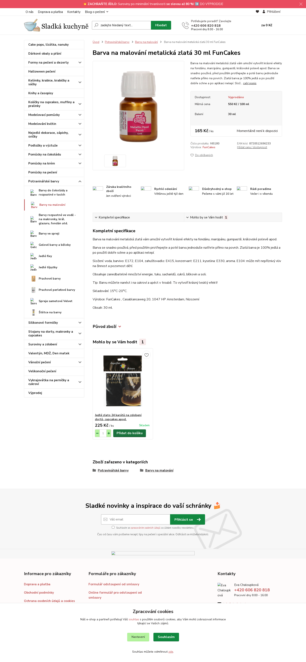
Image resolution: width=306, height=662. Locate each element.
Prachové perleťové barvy (57, 290)
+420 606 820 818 (206, 25)
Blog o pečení (95, 12)
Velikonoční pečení (42, 371)
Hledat (161, 25)
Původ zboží (104, 326)
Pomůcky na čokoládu (44, 154)
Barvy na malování (52, 205)
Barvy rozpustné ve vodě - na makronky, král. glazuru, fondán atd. (57, 219)
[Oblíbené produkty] (257, 12)
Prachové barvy (50, 279)
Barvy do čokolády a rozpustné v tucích (53, 192)
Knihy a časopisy (40, 93)
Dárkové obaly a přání (44, 53)
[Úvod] (56, 25)
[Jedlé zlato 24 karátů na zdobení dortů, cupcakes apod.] (123, 381)
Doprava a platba (50, 12)
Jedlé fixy (45, 256)
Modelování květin (42, 124)
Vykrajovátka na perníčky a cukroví (48, 382)
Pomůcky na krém (41, 163)
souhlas (134, 619)
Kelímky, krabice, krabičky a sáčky (48, 82)
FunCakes (209, 147)
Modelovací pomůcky (44, 115)
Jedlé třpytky (48, 267)
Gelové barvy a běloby (55, 245)
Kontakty (74, 12)
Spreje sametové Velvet (55, 301)
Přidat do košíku (130, 433)
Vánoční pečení (39, 362)
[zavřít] (300, 4)
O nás (30, 12)
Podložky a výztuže (43, 145)
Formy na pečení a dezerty (48, 62)
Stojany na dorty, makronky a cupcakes (50, 333)
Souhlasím (166, 637)
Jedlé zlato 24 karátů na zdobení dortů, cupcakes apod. (118, 417)
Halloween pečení (41, 71)
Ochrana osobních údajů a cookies (49, 601)
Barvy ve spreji (49, 234)
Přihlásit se (184, 519)
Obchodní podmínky (39, 593)
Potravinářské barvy (43, 181)
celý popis (249, 83)
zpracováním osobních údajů (145, 527)
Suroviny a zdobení (42, 344)
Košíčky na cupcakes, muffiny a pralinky (51, 104)
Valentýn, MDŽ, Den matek (48, 353)
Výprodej (35, 393)
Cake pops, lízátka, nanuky (48, 45)
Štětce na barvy (50, 312)
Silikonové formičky (43, 323)
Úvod (96, 42)
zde (170, 652)
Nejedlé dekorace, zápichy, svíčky (48, 135)
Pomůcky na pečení (42, 172)
